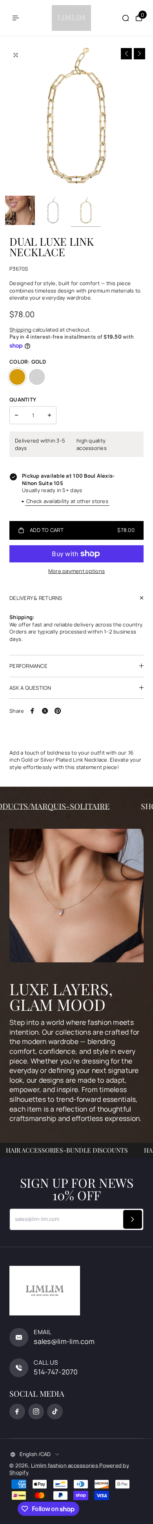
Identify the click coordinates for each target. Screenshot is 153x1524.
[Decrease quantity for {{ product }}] (16, 415)
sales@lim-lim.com (64, 1341)
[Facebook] (32, 711)
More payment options (76, 571)
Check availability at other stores (67, 501)
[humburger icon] (15, 18)
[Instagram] (36, 1411)
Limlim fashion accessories (65, 1465)
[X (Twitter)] (45, 711)
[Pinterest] (57, 711)
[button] (126, 53)
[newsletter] (132, 1219)
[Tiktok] (55, 1411)
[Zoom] (15, 55)
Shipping (20, 329)
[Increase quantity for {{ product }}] (49, 415)
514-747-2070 (56, 1371)
